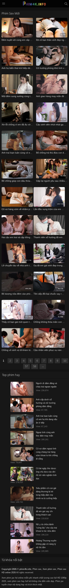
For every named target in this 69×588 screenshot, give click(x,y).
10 (64, 360)
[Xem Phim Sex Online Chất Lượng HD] (34, 4)
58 (34, 366)
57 (26, 366)
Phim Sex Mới (11, 13)
